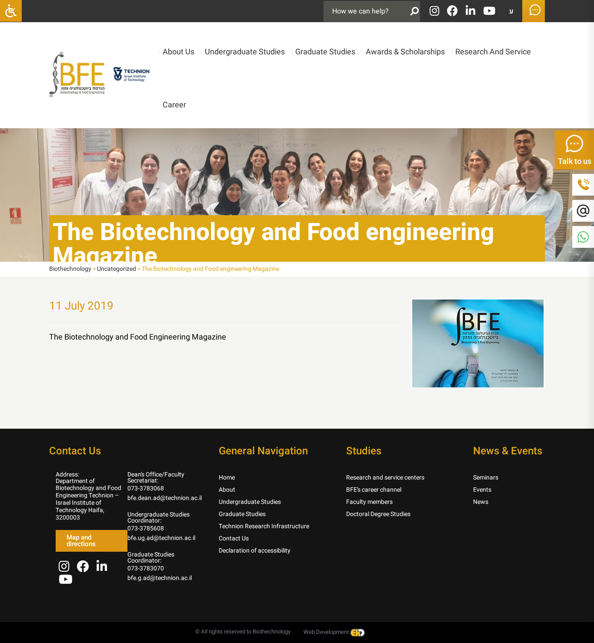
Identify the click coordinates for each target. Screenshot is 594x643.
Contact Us (234, 538)
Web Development (327, 632)
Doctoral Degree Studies (378, 514)
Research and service (491, 52)
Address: (67, 474)
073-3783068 (145, 488)
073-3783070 (145, 568)
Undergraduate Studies (242, 52)
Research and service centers (385, 477)
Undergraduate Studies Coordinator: (158, 517)
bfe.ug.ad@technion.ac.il (161, 538)
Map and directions (81, 541)
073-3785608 (145, 528)
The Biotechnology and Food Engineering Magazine (137, 337)
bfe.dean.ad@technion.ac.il (164, 498)
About (227, 489)
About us (176, 52)
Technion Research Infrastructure (264, 526)
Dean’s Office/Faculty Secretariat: (155, 477)
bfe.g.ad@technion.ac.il (159, 578)
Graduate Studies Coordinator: (150, 557)
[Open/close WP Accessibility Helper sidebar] (11, 11)
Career (174, 105)
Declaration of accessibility (254, 550)
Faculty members (369, 501)
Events (482, 489)
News (480, 501)
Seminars (485, 477)
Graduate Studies (323, 52)
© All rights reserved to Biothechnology (242, 631)
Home (227, 477)
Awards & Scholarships (403, 52)
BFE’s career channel (373, 489)
